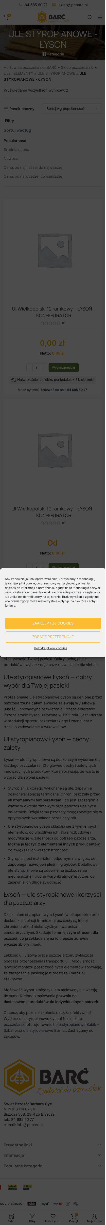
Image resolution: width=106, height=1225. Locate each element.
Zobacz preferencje (53, 636)
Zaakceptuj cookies (53, 623)
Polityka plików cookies (50, 648)
